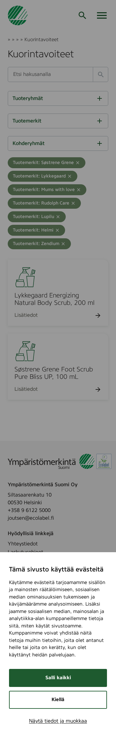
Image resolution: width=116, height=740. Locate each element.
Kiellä (58, 699)
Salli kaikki (58, 677)
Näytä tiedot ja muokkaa (58, 721)
